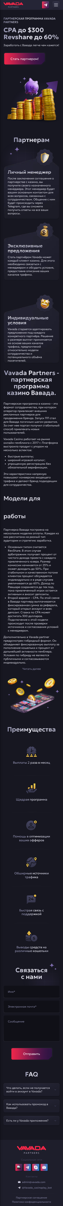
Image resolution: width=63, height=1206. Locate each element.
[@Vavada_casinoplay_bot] (19, 1187)
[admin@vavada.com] (19, 1182)
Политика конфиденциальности (31, 1201)
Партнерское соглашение (31, 1197)
